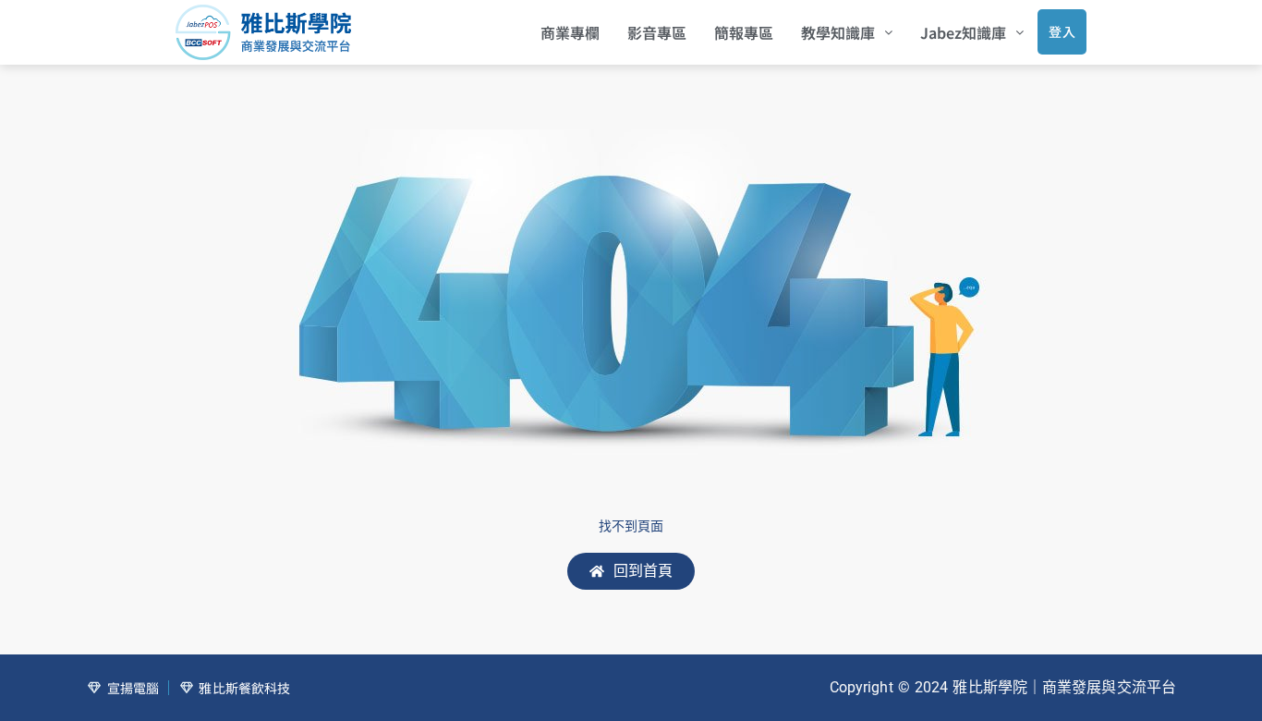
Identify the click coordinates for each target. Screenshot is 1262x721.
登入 (1062, 31)
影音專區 (656, 32)
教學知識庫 (838, 32)
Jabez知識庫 (963, 32)
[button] (846, 32)
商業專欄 (570, 32)
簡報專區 (743, 32)
